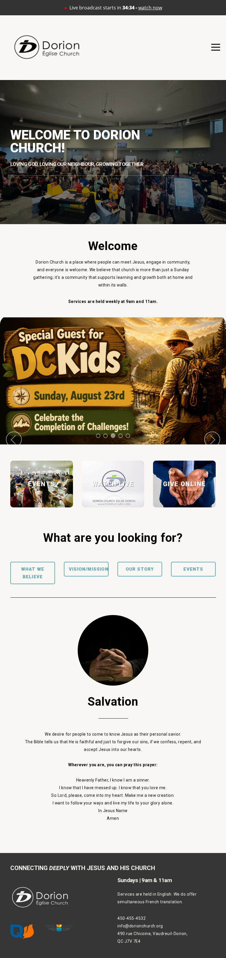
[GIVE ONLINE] (184, 507)
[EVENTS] (41, 507)
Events (193, 569)
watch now (150, 7)
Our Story (140, 569)
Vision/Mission (89, 569)
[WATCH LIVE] (113, 507)
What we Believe (32, 573)
